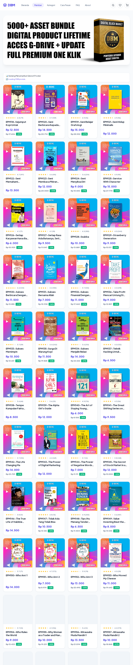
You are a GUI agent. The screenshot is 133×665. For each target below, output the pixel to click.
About (88, 5)
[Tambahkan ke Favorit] (7, 88)
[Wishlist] (120, 5)
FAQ (78, 5)
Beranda (25, 5)
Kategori (51, 5)
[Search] (113, 5)
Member (38, 5)
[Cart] (127, 5)
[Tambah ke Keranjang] (28, 88)
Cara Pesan (65, 5)
